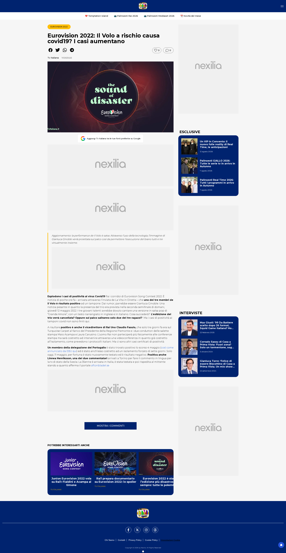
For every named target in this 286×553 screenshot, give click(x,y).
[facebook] (50, 52)
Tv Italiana (53, 57)
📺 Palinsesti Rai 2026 (126, 16)
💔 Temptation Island (96, 16)
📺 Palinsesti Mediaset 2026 (159, 16)
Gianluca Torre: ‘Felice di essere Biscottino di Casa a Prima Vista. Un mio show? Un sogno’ (217, 364)
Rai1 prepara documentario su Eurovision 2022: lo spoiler (115, 480)
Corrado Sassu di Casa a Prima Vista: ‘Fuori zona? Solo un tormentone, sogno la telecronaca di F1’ (217, 344)
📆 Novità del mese (190, 16)
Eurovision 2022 (59, 27)
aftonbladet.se (100, 365)
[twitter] (58, 52)
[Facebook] (126, 528)
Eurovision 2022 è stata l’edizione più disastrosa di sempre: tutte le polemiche (159, 482)
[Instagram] (144, 528)
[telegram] (72, 52)
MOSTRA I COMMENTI (110, 425)
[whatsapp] (65, 52)
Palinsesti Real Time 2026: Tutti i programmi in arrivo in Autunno (217, 183)
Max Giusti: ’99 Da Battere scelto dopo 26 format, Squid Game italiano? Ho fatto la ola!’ (216, 325)
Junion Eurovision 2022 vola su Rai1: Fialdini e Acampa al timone (71, 482)
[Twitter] (135, 528)
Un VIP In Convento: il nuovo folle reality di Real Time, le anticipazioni (216, 144)
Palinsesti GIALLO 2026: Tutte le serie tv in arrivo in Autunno (217, 163)
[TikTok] (153, 528)
